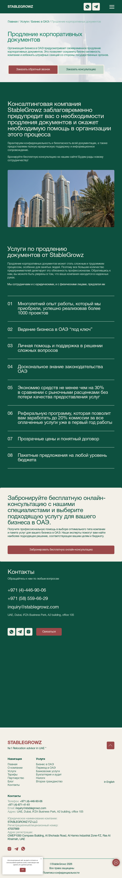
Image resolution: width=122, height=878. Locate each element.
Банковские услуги (48, 771)
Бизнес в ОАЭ (45, 764)
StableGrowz (20, 6)
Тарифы (12, 774)
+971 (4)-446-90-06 (27, 590)
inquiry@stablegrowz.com (33, 607)
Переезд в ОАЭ (46, 768)
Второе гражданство (49, 781)
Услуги (12, 771)
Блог (11, 781)
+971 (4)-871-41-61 (19, 805)
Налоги (40, 778)
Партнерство (16, 778)
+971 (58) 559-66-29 (28, 599)
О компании (15, 768)
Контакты (14, 785)
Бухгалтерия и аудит (48, 774)
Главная (12, 764)
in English (109, 782)
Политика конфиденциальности (61, 873)
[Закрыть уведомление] (41, 859)
